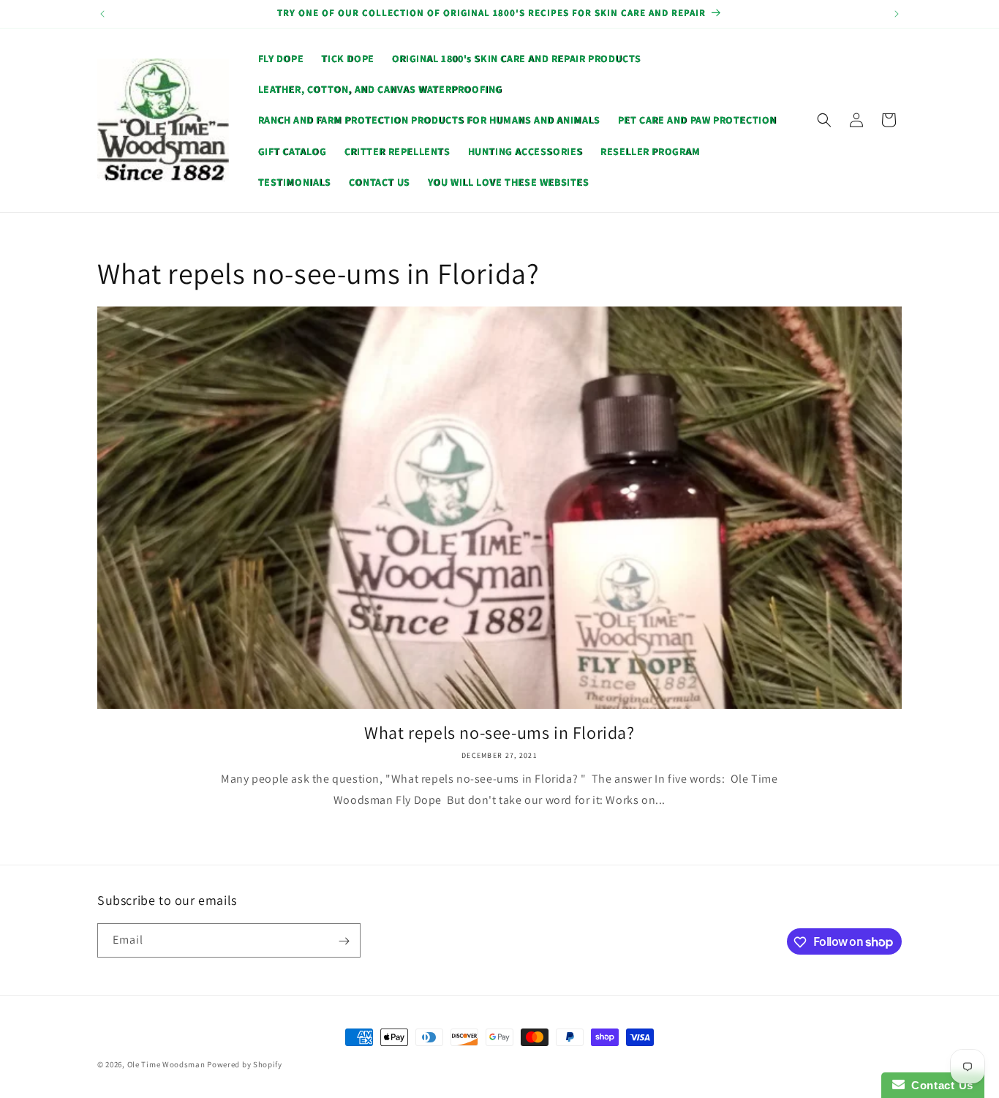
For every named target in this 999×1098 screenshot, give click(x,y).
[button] (824, 120)
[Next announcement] (897, 14)
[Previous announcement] (102, 14)
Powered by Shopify (244, 1064)
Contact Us (939, 1085)
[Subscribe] (344, 941)
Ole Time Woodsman (166, 1064)
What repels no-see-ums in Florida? (499, 732)
